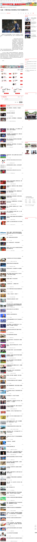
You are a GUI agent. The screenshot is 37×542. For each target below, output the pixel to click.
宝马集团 (14, 429)
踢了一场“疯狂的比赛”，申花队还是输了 (13, 242)
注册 (17, 102)
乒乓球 (10, 235)
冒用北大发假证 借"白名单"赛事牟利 (13, 309)
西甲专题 (14, 7)
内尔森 (16, 209)
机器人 (10, 393)
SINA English (34, 202)
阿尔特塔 (14, 209)
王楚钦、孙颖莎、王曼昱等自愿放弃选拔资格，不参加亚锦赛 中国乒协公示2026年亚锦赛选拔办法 (14, 233)
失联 (11, 276)
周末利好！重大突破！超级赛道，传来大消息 (14, 375)
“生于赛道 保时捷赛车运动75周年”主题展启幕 (14, 380)
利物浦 (13, 214)
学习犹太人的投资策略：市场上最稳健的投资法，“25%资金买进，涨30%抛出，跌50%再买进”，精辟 (14, 523)
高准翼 (13, 250)
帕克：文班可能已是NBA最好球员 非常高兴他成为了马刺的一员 (33, 23)
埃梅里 (13, 204)
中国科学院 (14, 378)
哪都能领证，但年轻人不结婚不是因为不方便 (14, 410)
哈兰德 (13, 373)
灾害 (14, 495)
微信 (28, 13)
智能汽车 (12, 429)
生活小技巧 (11, 434)
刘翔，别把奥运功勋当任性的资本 (12, 237)
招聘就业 (12, 261)
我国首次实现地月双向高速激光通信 (12, 263)
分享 (30, 13)
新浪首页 (35, 526)
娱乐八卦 (11, 515)
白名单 (11, 312)
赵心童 (13, 224)
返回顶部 (35, 531)
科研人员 (13, 266)
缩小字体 (18, 13)
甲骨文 (11, 281)
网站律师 (30, 202)
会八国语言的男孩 (27, 154)
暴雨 (10, 388)
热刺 (12, 342)
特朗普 (13, 454)
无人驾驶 (12, 490)
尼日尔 (12, 337)
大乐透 (12, 322)
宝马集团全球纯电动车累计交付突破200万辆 (14, 426)
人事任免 (11, 317)
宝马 (15, 429)
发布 (20, 102)
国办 (10, 444)
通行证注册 (34, 201)
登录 (15, 102)
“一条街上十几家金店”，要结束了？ (12, 293)
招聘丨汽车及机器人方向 (11, 487)
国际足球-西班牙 (10, 7)
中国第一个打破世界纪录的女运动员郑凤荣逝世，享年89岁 (33, 18)
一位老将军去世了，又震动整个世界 (12, 283)
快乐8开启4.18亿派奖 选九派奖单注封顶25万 (14, 517)
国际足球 (11, 342)
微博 (26, 13)
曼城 (13, 219)
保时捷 (10, 383)
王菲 (14, 515)
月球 (12, 378)
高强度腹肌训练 (33, 154)
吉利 (13, 510)
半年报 (16, 261)
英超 (14, 219)
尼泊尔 (15, 454)
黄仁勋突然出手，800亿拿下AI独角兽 (13, 395)
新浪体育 (7, 7)
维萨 (13, 342)
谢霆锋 (15, 515)
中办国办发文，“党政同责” (11, 441)
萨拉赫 (15, 214)
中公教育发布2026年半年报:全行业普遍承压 (14, 258)
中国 (14, 224)
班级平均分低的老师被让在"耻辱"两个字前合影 (14, 456)
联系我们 (26, 201)
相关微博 (8, 105)
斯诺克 (11, 224)
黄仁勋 (13, 398)
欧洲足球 (12, 204)
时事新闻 (11, 337)
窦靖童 (12, 515)
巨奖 (11, 439)
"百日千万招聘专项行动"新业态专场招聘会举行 (14, 288)
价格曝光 (14, 271)
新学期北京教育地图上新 (11, 446)
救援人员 (12, 388)
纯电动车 (17, 429)
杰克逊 (15, 204)
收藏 (23, 13)
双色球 (12, 332)
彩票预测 (11, 322)
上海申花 (12, 250)
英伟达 (15, 398)
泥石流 (11, 495)
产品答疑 (26, 202)
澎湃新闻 (12, 459)
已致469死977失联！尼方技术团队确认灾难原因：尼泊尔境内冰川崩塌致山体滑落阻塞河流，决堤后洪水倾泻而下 (14, 305)
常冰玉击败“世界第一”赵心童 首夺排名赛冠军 (14, 349)
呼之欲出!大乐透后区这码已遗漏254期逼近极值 (14, 497)
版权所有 (33, 205)
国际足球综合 (8, 13)
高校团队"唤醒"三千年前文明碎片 (12, 278)
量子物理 (11, 266)
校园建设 (12, 449)
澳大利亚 (11, 505)
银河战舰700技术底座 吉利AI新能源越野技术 (14, 507)
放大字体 (21, 13)
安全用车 (12, 510)
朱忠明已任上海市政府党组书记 (12, 314)
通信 (14, 266)
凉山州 (13, 459)
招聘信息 (30, 201)
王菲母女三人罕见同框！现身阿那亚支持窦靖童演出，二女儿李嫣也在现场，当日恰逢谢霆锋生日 (14, 513)
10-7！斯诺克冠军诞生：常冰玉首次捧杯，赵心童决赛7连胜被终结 (33, 36)
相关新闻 (3, 105)
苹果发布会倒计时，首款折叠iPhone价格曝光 (14, 268)
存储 (12, 505)
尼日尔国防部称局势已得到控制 (12, 334)
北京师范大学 (15, 449)
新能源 (15, 510)
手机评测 (12, 271)
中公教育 (14, 261)
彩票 (12, 439)
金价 (11, 327)
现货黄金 (13, 327)
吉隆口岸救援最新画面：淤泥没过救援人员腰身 (14, 385)
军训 (13, 449)
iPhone (16, 271)
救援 (13, 388)
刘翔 (11, 240)
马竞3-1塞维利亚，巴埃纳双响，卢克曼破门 (14, 107)
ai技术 (11, 398)
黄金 (10, 327)
